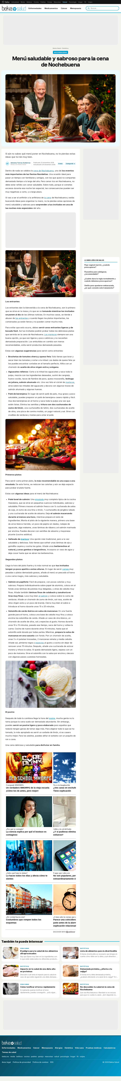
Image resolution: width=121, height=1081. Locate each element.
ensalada (39, 499)
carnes (65, 569)
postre (52, 718)
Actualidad (15, 2)
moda (12, 1056)
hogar (72, 1056)
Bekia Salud (57, 48)
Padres (43, 2)
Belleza (29, 2)
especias (39, 643)
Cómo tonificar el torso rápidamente (37, 987)
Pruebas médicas (94, 1048)
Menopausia (75, 8)
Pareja (50, 2)
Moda (23, 2)
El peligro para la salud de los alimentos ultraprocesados (39, 952)
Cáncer (64, 8)
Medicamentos (51, 8)
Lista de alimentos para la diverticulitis (98, 951)
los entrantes (21, 318)
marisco (25, 539)
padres (34, 1056)
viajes (82, 1056)
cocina (27, 1056)
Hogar (80, 2)
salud (56, 1056)
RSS (51, 1062)
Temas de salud (9, 1052)
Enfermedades (34, 8)
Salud (65, 2)
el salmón (43, 596)
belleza (19, 1056)
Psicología (72, 2)
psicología (64, 1056)
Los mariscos (50, 334)
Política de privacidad (22, 1062)
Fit (85, 2)
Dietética (65, 48)
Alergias (59, 1048)
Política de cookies (40, 1062)
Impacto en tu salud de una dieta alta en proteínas (37, 970)
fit (77, 1056)
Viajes (90, 2)
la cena (47, 197)
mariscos (70, 382)
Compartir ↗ (70, 164)
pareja (40, 1056)
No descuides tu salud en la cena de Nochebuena (97, 988)
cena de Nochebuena (43, 170)
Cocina (36, 2)
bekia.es (5, 1056)
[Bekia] (5, 2)
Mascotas (57, 2)
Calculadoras (109, 1048)
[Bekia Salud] (14, 8)
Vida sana (24, 948)
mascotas (49, 1056)
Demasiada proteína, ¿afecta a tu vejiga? (96, 970)
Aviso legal (6, 1062)
